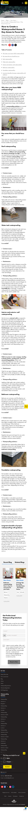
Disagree (9, 761)
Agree (8, 758)
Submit (7, 766)
